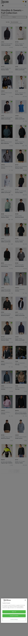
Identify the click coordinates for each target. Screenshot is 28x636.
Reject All (14, 611)
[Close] (25, 600)
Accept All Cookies (14, 615)
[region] (14, 610)
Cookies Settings (14, 619)
